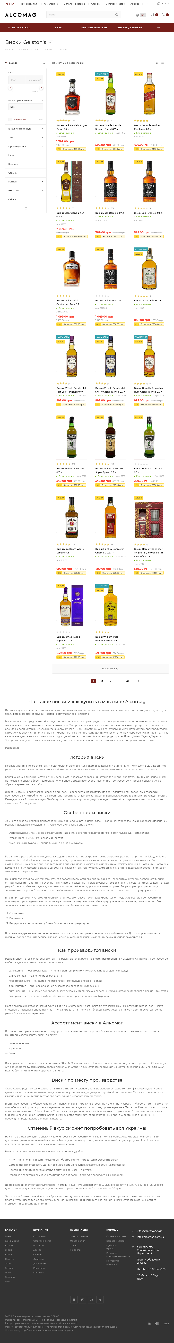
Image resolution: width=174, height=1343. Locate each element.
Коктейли (75, 1250)
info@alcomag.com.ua (150, 1236)
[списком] (162, 63)
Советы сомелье (79, 1236)
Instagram (82, 1299)
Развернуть (12, 747)
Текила (9, 1263)
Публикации (79, 1230)
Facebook (74, 1299)
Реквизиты (39, 1268)
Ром (7, 1281)
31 (127, 680)
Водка (8, 1254)
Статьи (73, 1245)
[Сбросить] (25, 208)
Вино (8, 1236)
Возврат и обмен (115, 1241)
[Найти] (117, 14)
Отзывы (37, 1254)
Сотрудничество (42, 1241)
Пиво (8, 1272)
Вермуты (10, 1277)
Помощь (112, 1230)
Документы (39, 1263)
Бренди (9, 1268)
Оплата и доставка (116, 1236)
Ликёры (9, 1259)
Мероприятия (77, 1241)
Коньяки (9, 1245)
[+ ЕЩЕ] (158, 27)
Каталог (11, 1230)
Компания (40, 1230)
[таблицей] (168, 63)
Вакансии (38, 1245)
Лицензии (38, 1259)
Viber (100, 1299)
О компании (39, 1236)
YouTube (91, 1299)
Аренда (37, 1250)
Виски (8, 1250)
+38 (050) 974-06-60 (149, 1231)
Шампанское (12, 1241)
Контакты (38, 1272)
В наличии (20, 119)
